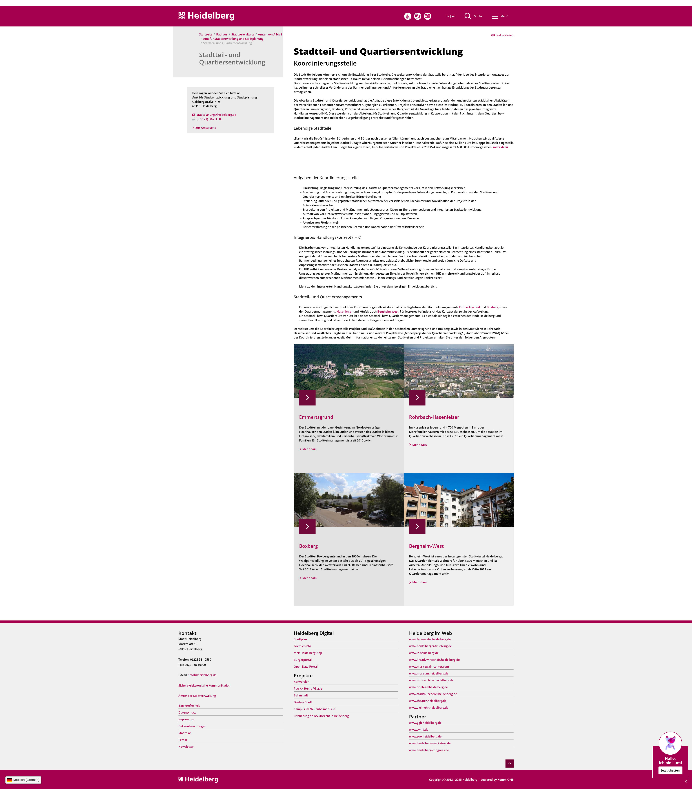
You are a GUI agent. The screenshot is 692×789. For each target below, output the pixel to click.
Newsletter (186, 747)
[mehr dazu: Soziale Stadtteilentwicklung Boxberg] (349, 499)
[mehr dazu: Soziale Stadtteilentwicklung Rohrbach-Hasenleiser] (459, 371)
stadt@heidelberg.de (202, 675)
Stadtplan (185, 733)
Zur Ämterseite (206, 128)
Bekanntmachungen (192, 726)
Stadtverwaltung (242, 34)
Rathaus (221, 34)
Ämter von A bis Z (270, 34)
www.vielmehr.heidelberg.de (428, 708)
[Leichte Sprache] (427, 16)
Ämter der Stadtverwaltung (197, 696)
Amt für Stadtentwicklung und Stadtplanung (233, 39)
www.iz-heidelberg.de (424, 653)
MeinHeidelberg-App (308, 653)
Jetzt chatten (670, 770)
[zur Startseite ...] (198, 779)
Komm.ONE (506, 780)
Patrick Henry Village (308, 689)
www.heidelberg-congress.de (429, 750)
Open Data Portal (306, 667)
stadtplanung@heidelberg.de (216, 115)
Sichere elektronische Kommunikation (204, 685)
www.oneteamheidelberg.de (428, 687)
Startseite (205, 34)
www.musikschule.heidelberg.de (431, 680)
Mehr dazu (309, 449)
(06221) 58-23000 (209, 119)
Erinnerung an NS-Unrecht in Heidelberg (321, 716)
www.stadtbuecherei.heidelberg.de (433, 694)
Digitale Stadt (303, 702)
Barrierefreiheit (189, 706)
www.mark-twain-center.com (429, 667)
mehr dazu (500, 147)
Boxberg (492, 307)
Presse (183, 740)
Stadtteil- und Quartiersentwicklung (232, 58)
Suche (478, 16)
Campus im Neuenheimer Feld (314, 709)
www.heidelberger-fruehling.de (430, 646)
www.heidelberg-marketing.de (430, 743)
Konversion (301, 682)
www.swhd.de (418, 730)
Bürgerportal (303, 660)
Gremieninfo (302, 646)
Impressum (186, 719)
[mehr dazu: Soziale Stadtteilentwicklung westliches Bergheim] (459, 499)
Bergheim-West (387, 311)
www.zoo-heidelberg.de (425, 736)
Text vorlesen (504, 35)
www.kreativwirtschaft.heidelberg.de (434, 660)
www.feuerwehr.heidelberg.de (430, 639)
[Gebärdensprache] (417, 16)
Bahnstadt (301, 695)
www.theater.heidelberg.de (427, 701)
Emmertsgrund (469, 307)
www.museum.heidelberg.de (428, 673)
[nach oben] (509, 763)
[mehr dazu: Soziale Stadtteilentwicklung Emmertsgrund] (349, 371)
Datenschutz (187, 712)
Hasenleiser (345, 311)
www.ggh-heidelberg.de (425, 723)
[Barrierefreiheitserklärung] (407, 16)
